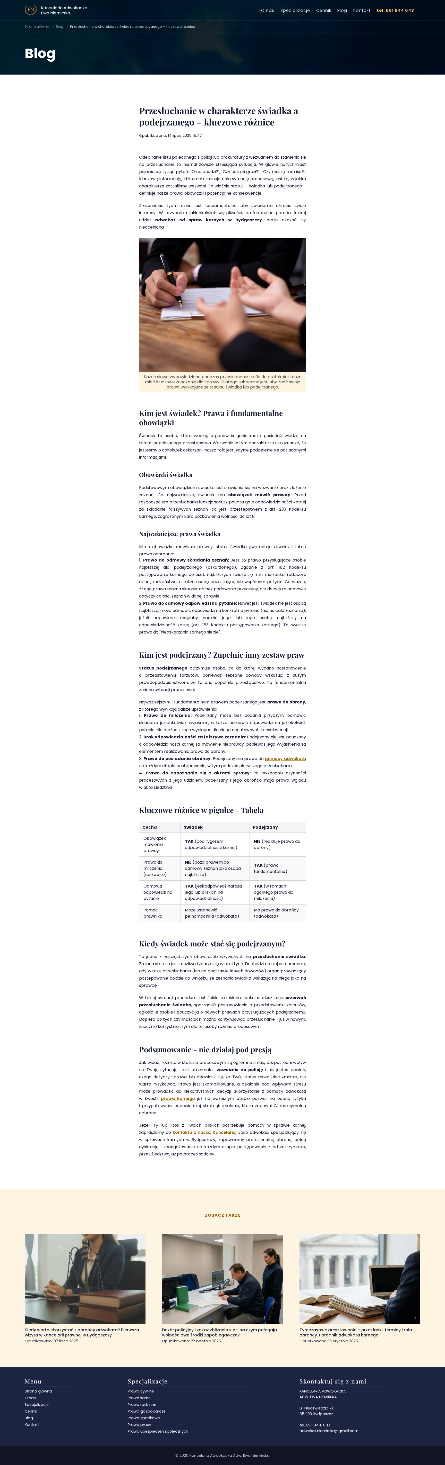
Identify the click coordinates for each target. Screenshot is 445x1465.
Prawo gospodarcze (147, 1411)
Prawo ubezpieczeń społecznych (158, 1431)
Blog (342, 10)
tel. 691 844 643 (395, 10)
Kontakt (362, 10)
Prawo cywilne (141, 1391)
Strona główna (37, 26)
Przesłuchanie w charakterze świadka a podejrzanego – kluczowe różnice (132, 26)
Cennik (323, 10)
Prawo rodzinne (142, 1404)
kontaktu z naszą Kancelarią (204, 1132)
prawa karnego (178, 1098)
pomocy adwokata (285, 759)
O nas (267, 10)
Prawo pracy (139, 1424)
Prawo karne (139, 1398)
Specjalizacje (295, 10)
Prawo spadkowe (144, 1418)
